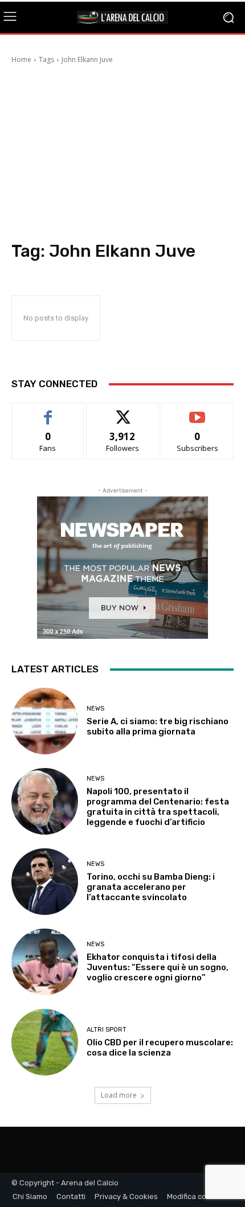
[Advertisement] (122, 154)
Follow (122, 411)
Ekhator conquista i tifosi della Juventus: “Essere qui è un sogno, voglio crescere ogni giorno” (157, 967)
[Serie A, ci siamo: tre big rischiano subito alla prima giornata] (44, 721)
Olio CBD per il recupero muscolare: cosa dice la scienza (160, 1047)
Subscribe (197, 411)
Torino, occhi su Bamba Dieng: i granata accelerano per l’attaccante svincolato (151, 887)
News (95, 708)
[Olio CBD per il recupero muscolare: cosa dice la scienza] (44, 1042)
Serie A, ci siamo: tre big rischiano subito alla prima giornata (157, 726)
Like (48, 411)
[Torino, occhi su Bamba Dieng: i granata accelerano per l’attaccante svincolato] (44, 881)
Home (21, 59)
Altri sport (106, 1030)
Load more (119, 1095)
